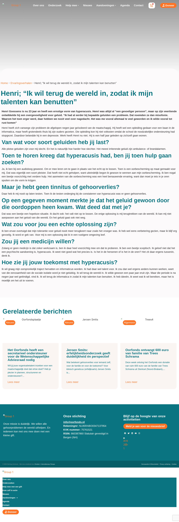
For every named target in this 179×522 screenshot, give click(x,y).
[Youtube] (136, 433)
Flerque (52, 464)
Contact (6, 505)
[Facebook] (125, 433)
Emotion (37, 464)
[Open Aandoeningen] (115, 5)
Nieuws (6, 494)
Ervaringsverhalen (21, 83)
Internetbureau (45, 464)
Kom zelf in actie (10, 490)
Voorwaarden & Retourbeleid (149, 464)
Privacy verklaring (165, 464)
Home (4, 83)
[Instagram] (139, 433)
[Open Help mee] (78, 5)
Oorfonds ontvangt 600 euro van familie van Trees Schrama (147, 353)
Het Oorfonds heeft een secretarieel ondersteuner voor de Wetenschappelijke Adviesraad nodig (28, 355)
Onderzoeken (8, 483)
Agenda (6, 501)
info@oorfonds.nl (74, 422)
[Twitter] (128, 433)
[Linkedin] (132, 433)
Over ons (7, 479)
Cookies (174, 464)
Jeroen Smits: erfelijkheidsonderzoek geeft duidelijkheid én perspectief (88, 353)
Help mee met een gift (12, 487)
